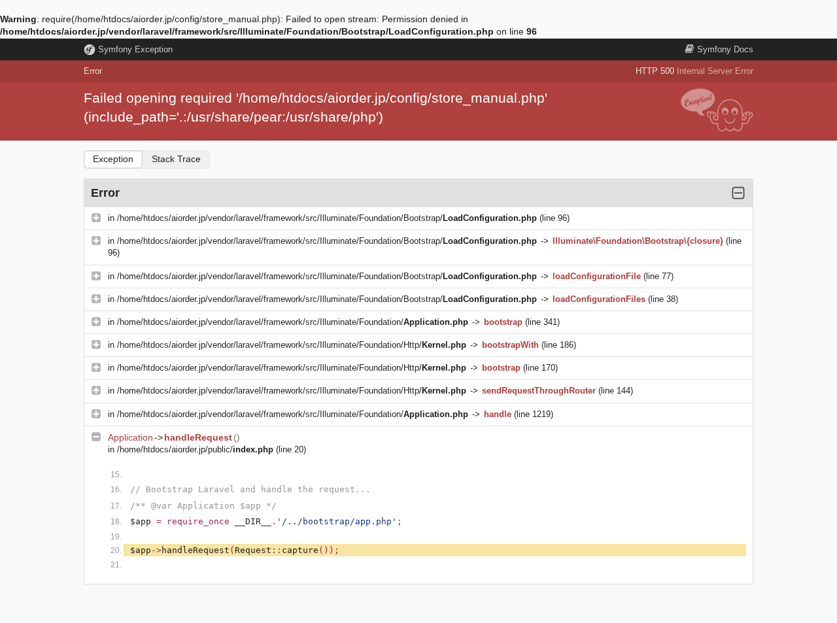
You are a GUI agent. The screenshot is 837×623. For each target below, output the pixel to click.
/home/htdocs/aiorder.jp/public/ (195, 449)
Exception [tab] (113, 159)
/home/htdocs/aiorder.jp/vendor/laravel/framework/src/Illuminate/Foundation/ (292, 322)
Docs (725, 49)
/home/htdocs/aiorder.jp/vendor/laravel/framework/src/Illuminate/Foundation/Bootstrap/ (327, 218)
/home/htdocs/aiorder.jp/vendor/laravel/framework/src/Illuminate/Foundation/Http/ (291, 345)
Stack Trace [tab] (176, 159)
